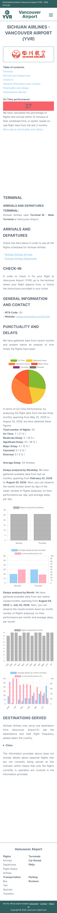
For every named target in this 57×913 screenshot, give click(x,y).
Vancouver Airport (30, 14)
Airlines (7, 872)
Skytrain (7, 889)
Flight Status (10, 868)
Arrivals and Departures (16, 75)
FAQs (32, 864)
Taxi (5, 885)
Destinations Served (14, 92)
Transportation (12, 877)
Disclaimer (33, 903)
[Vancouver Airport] (7, 14)
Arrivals (7, 860)
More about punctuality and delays (23, 129)
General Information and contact (21, 83)
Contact (43, 903)
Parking (33, 877)
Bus (5, 881)
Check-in (8, 79)
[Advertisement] (28, 163)
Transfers (8, 893)
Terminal (8, 71)
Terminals (34, 856)
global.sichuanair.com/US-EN (33, 316)
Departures (9, 864)
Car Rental (35, 860)
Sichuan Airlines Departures (21, 258)
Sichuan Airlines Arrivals (18, 254)
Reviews (34, 881)
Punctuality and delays (16, 87)
